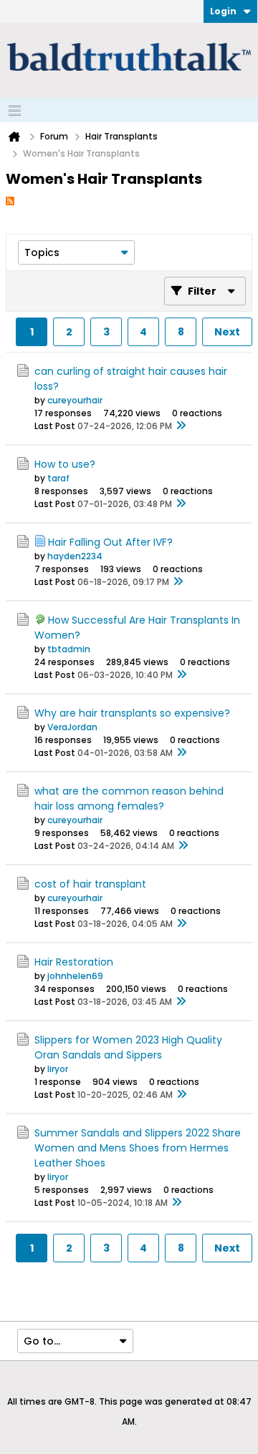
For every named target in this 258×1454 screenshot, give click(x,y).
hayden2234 (74, 556)
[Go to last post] (180, 426)
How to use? (64, 464)
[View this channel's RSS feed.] (10, 200)
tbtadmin (68, 649)
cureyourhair (74, 400)
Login (223, 11)
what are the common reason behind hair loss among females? (129, 798)
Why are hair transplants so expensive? (132, 713)
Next (227, 332)
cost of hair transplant (90, 884)
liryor (57, 1069)
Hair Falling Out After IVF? (110, 542)
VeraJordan (72, 727)
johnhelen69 (75, 976)
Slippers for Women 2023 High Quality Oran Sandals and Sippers (128, 1047)
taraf (58, 478)
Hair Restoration (73, 962)
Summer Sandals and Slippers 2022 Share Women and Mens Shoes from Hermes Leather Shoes (137, 1148)
